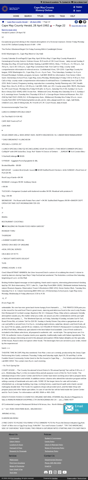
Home (16, 16)
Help (72, 16)
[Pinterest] (59, 472)
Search (28, 16)
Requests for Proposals (18, 451)
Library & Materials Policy (54, 445)
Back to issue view (9, 30)
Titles (40, 16)
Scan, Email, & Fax (16, 469)
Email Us (48, 466)
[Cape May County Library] (3, 22)
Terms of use (82, 478)
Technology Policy (51, 451)
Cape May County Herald (17, 22)
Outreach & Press (16, 448)
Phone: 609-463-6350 (53, 463)
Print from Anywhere (17, 463)
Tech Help (13, 473)
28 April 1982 (35, 22)
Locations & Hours (16, 445)
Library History (15, 441)
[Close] (65, 404)
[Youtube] (64, 472)
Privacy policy (72, 478)
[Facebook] (76, 21)
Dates (51, 16)
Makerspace (14, 460)
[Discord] (46, 472)
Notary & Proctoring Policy (54, 448)
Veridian (55, 478)
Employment (14, 438)
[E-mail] (84, 21)
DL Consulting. (16, 478)
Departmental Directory (53, 460)
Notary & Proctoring (17, 466)
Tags (62, 16)
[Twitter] (80, 21)
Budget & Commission (53, 438)
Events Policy (49, 441)
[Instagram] (55, 472)
